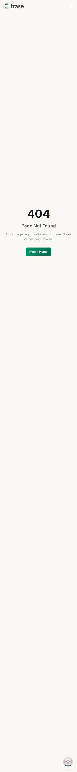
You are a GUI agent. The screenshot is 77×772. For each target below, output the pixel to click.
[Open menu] (70, 6)
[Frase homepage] (13, 6)
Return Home (38, 251)
